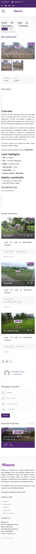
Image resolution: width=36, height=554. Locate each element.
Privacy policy (7, 510)
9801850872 (6, 2)
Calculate (5, 415)
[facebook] (2, 6)
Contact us (6, 507)
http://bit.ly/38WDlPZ (7, 190)
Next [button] (30, 53)
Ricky (7, 352)
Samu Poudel (9, 256)
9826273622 (18, 374)
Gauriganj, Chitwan (9, 32)
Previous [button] (6, 53)
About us (5, 501)
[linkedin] (9, 6)
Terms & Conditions (8, 513)
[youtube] (13, 6)
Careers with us (7, 504)
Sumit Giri (8, 307)
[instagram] (6, 6)
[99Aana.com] (18, 11)
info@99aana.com (18, 2)
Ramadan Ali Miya (18, 372)
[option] (18, 50)
